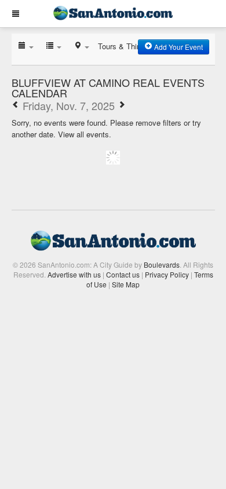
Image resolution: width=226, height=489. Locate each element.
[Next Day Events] (122, 105)
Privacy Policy (167, 274)
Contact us (123, 274)
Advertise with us (74, 274)
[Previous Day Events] (16, 105)
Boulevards (162, 264)
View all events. (84, 134)
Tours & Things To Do (134, 46)
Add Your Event (177, 47)
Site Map (126, 284)
